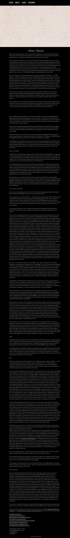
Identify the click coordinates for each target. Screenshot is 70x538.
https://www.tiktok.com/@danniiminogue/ (19, 525)
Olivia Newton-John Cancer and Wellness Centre (29, 510)
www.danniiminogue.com (15, 514)
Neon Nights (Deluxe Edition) (28, 438)
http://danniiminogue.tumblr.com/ (17, 519)
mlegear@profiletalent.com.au (16, 530)
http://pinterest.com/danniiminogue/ (18, 522)
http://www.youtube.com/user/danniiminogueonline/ (22, 520)
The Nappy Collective (52, 509)
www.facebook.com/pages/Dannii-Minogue (19, 517)
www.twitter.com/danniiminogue (17, 515)
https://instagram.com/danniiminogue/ (18, 524)
